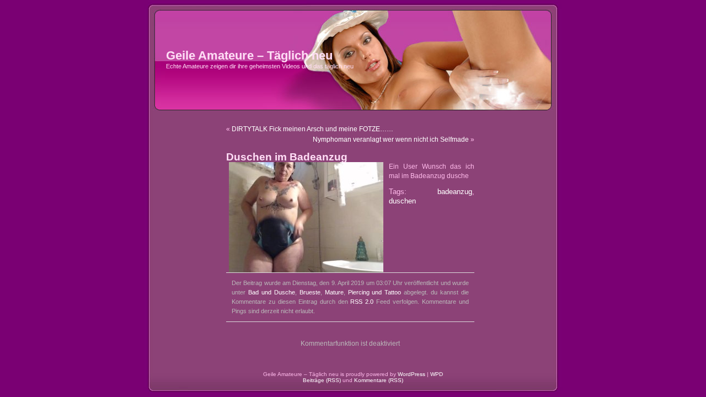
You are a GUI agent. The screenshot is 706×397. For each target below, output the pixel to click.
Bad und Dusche (271, 292)
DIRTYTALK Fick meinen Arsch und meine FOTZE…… (312, 129)
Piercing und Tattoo (375, 292)
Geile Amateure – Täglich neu (249, 55)
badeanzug (454, 192)
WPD (436, 374)
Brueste (309, 292)
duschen (402, 201)
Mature (334, 292)
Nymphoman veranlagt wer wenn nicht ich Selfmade (391, 139)
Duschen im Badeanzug (286, 157)
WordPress (411, 374)
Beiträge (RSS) (322, 380)
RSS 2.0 (361, 301)
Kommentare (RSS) (378, 380)
